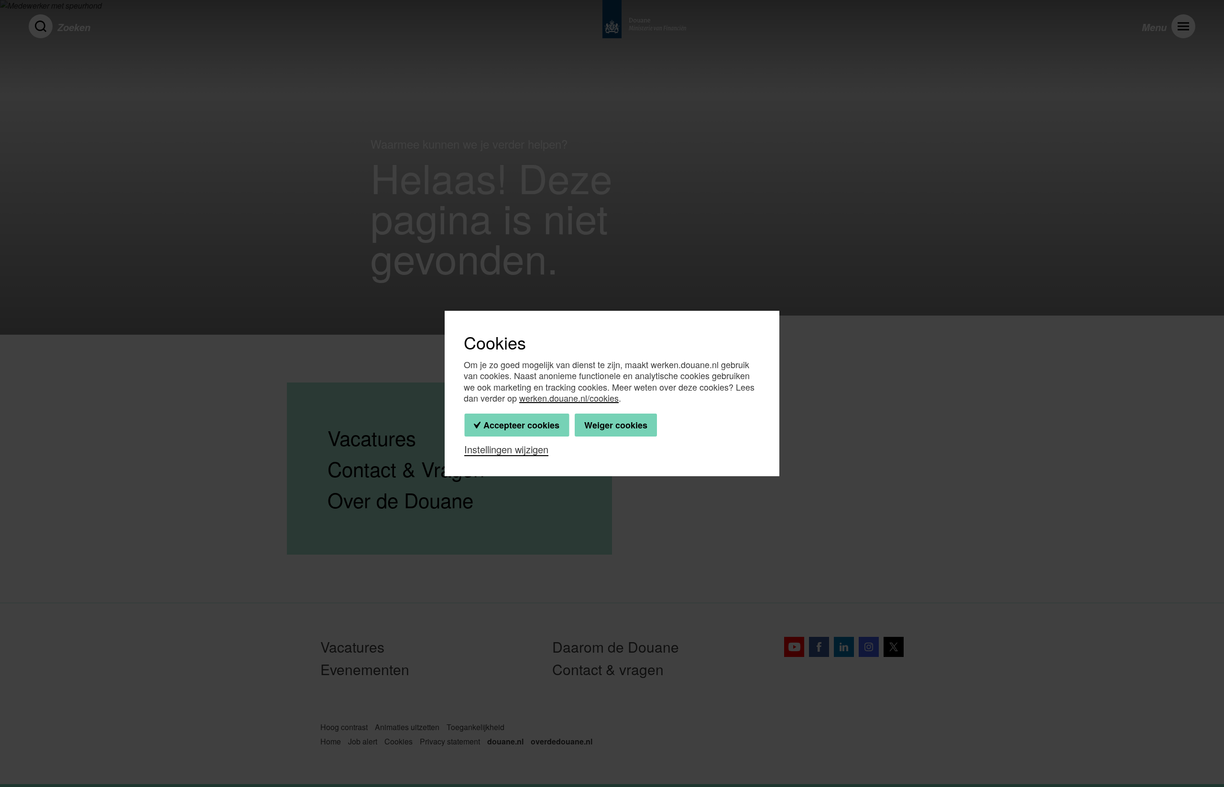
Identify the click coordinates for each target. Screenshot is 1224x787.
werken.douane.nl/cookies (569, 398)
